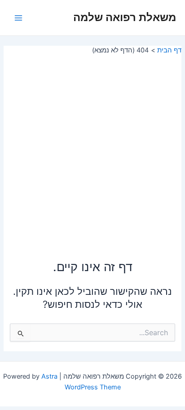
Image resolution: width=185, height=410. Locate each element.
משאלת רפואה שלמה (124, 17)
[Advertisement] (92, 151)
